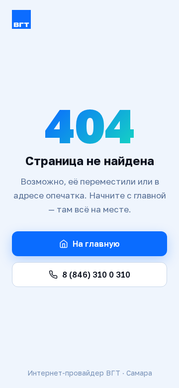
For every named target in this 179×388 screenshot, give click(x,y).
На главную (96, 244)
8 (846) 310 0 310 (96, 275)
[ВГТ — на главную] (89, 19)
